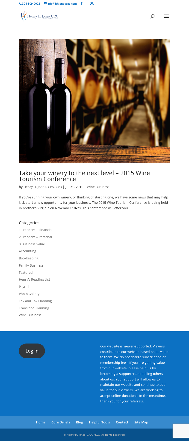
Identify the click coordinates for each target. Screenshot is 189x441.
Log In (32, 351)
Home (40, 422)
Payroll (24, 286)
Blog (79, 422)
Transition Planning (34, 308)
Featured (26, 272)
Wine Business (98, 187)
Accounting (27, 251)
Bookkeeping (28, 258)
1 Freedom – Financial (36, 230)
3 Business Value (32, 244)
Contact (122, 422)
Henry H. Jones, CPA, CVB (43, 187)
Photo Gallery (29, 294)
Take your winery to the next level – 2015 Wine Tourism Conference (84, 176)
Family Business (31, 265)
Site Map (141, 422)
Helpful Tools (99, 422)
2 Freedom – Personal (35, 237)
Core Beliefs (60, 422)
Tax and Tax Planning (35, 301)
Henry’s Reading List (34, 279)
